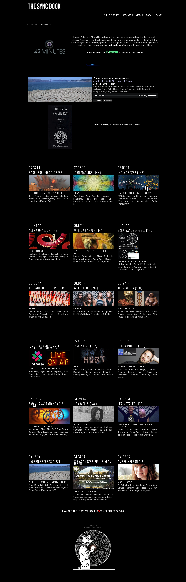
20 (106, 511)
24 (117, 511)
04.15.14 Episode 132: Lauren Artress (112, 78)
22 (111, 511)
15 (95, 511)
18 (101, 511)
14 (92, 511)
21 (109, 511)
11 (85, 511)
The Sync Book (33, 24)
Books (149, 15)
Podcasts (128, 15)
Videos (139, 15)
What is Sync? (111, 15)
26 (122, 511)
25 (120, 511)
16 (97, 511)
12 (87, 511)
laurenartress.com (106, 83)
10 (83, 511)
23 (114, 511)
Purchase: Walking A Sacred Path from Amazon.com (116, 124)
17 (99, 511)
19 (104, 511)
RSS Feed (138, 52)
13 (90, 511)
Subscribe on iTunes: (96, 52)
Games (159, 15)
